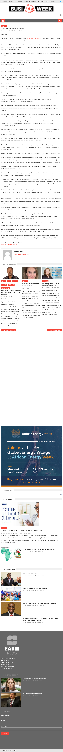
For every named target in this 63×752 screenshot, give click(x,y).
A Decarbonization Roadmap (31, 284)
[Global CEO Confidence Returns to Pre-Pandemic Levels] (31, 514)
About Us (20, 1)
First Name (4, 721)
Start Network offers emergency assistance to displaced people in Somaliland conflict (41, 619)
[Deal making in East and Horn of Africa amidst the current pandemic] (11, 273)
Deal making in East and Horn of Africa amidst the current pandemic (11, 292)
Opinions (4, 26)
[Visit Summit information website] (61, 15)
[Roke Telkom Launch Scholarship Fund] (11, 594)
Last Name (4, 726)
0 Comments (26, 31)
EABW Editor (56, 287)
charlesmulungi (40, 622)
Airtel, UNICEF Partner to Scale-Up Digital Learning (39, 603)
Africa (3, 281)
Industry (15, 281)
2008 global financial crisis (33, 38)
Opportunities (6, 288)
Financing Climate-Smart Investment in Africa (50, 285)
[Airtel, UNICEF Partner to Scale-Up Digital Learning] (11, 609)
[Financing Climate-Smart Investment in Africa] (52, 273)
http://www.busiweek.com (21, 254)
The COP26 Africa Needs (30, 573)
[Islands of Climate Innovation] (11, 700)
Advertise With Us (28, 1)
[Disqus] (31, 352)
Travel (39, 1)
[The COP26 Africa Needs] (11, 579)
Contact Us (52, 1)
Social (47, 1)
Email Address (5, 715)
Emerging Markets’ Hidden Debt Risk (34, 679)
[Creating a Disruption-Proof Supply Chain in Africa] (11, 554)
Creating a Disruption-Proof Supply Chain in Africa (39, 549)
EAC (43, 1)
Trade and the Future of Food (9, 330)
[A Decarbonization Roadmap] (31, 273)
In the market (8, 499)
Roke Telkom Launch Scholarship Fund (35, 588)
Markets (4, 285)
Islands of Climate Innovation (32, 694)
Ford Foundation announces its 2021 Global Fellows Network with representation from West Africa (55, 330)
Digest (34, 1)
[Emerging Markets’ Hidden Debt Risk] (11, 685)
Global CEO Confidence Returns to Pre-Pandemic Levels (22, 531)
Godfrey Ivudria (17, 31)
